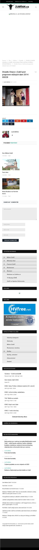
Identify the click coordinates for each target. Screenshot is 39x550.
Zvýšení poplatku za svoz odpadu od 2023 (16, 464)
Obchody (10, 341)
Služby (9, 351)
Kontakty (30, 1)
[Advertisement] (19, 37)
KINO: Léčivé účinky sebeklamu (14, 392)
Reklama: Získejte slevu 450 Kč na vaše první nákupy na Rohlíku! (19, 515)
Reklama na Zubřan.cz (20, 1)
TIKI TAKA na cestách (11, 398)
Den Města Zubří (7, 153)
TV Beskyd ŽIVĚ (12, 277)
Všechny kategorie (13, 337)
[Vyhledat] (36, 7)
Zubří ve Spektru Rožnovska (15, 281)
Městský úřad (11, 260)
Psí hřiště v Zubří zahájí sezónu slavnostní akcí (14, 507)
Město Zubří (10, 257)
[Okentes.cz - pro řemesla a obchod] (19, 293)
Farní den (5, 172)
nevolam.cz (19, 525)
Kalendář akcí (9, 1)
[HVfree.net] (19, 314)
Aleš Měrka (7, 82)
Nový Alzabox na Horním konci (10, 488)
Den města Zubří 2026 (12, 380)
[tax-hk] (19, 325)
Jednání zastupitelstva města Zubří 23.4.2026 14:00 (15, 499)
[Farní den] (11, 164)
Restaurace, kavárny (13, 348)
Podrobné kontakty (10, 453)
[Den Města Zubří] (11, 149)
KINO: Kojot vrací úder (11, 404)
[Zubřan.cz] (19, 6)
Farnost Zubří (11, 264)
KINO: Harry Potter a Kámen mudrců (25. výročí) (19, 386)
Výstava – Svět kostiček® (13, 374)
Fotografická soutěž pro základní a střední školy (15, 496)
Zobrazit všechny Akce (19, 417)
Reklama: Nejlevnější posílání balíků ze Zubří (17, 470)
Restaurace (10, 267)
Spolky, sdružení (12, 354)
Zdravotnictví (11, 358)
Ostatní (9, 361)
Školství (9, 271)
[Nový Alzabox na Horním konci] (11, 183)
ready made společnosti (8, 525)
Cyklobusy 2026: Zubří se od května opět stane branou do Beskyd (19, 510)
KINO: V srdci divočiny (12, 410)
